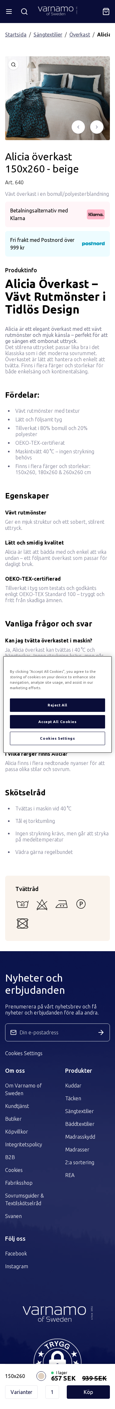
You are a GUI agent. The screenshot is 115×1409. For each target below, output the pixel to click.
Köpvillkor (16, 1131)
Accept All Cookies (57, 722)
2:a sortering (79, 1162)
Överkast (79, 34)
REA (69, 1175)
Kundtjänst (17, 1106)
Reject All (57, 705)
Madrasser (77, 1149)
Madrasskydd (80, 1137)
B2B (10, 1157)
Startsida (16, 34)
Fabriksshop (19, 1183)
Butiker (13, 1119)
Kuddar (73, 1085)
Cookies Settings (23, 1053)
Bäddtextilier (80, 1124)
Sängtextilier (48, 34)
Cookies (14, 1170)
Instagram (16, 1266)
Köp (88, 1392)
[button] (57, 1363)
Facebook (16, 1253)
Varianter (21, 1392)
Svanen (13, 1216)
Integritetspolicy (23, 1144)
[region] (57, 704)
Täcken (73, 1098)
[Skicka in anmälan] (101, 1032)
